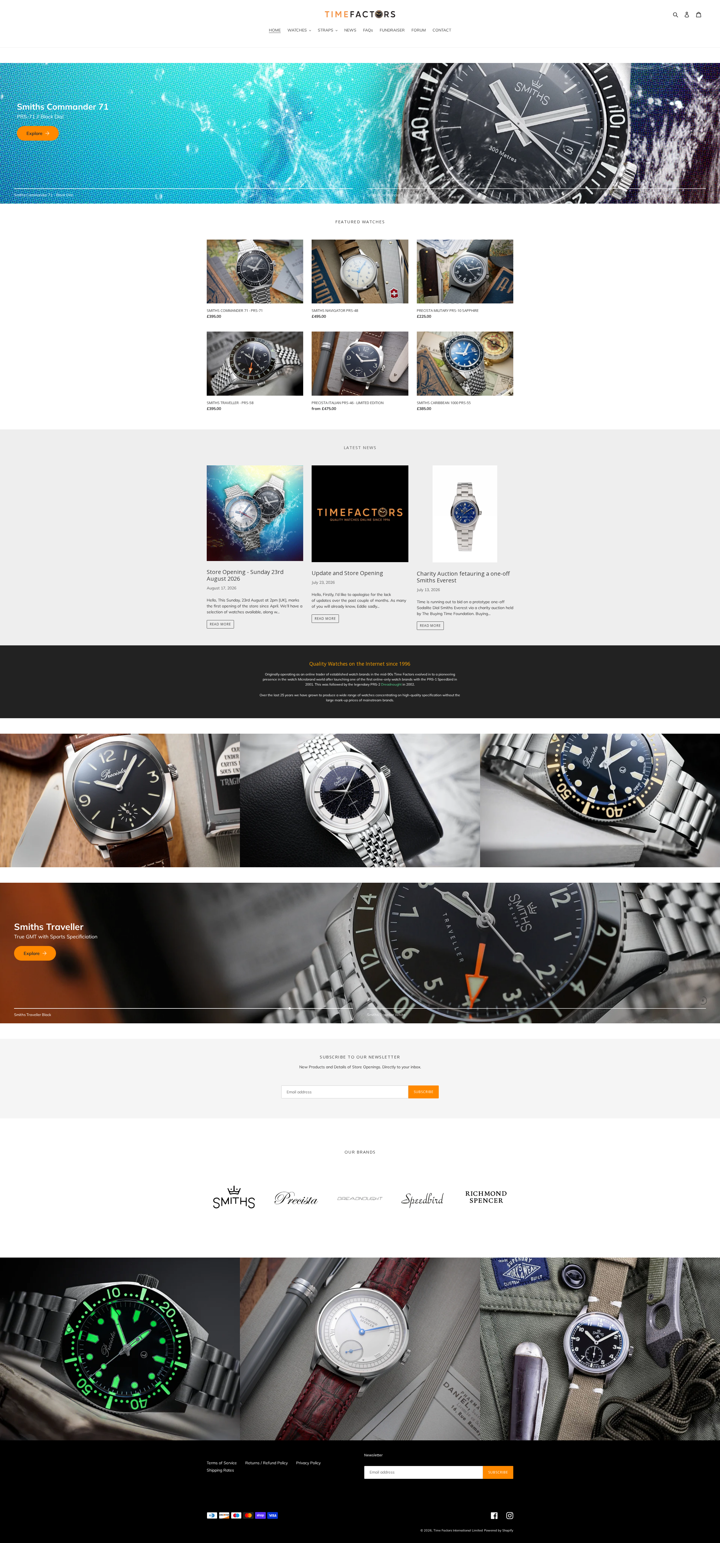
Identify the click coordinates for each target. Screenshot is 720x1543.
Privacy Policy (308, 1462)
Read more (220, 624)
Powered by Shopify (498, 1530)
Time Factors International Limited (458, 1530)
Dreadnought (391, 684)
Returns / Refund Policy (266, 1462)
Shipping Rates (220, 1470)
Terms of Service (222, 1462)
